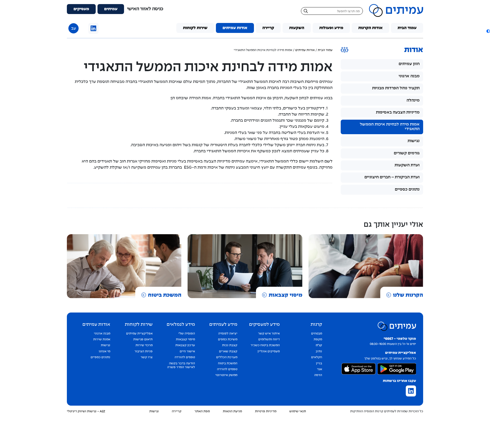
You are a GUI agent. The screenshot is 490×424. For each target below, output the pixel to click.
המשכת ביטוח (164, 295)
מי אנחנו (104, 351)
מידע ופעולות (331, 28)
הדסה (318, 375)
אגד (319, 369)
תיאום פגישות (143, 339)
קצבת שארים (228, 351)
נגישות (414, 141)
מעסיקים (81, 9)
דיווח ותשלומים (269, 339)
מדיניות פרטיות (265, 411)
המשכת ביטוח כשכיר (265, 345)
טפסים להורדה (227, 369)
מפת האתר (202, 411)
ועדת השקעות (407, 165)
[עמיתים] (396, 10)
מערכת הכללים (226, 357)
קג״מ (319, 345)
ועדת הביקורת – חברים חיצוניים (392, 177)
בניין (319, 363)
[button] (487, 31)
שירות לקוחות (195, 28)
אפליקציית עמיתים (139, 333)
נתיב (319, 351)
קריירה (268, 28)
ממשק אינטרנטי (226, 375)
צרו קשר (147, 357)
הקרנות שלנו (408, 295)
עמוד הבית (407, 28)
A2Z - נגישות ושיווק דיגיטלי (86, 411)
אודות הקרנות (370, 28)
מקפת (318, 339)
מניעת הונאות (232, 411)
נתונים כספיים (407, 189)
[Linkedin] (93, 29)
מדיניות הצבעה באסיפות (398, 112)
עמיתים (110, 9)
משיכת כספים (227, 339)
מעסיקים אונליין (269, 351)
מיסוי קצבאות (285, 295)
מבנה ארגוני (409, 76)
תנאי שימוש (297, 411)
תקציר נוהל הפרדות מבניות (396, 88)
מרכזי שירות (144, 345)
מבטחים (316, 333)
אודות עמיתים (235, 28)
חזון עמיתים (409, 64)
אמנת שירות (101, 339)
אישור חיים (187, 351)
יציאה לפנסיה (227, 333)
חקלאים (316, 357)
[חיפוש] (306, 11)
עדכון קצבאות (185, 345)
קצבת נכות (229, 345)
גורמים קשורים (407, 153)
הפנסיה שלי (186, 333)
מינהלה (413, 100)
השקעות (296, 28)
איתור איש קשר (269, 333)
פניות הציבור (143, 351)
